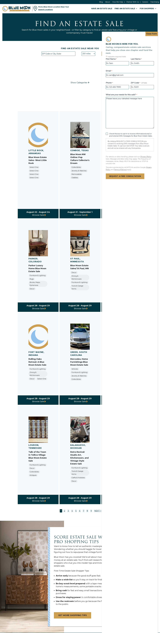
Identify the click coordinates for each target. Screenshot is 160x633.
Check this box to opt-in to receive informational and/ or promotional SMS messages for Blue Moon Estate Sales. (130, 135)
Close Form (151, 34)
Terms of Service (120, 170)
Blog (101, 2)
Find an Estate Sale (125, 9)
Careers (145, 2)
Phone (109, 83)
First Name (111, 59)
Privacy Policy (145, 157)
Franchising (154, 2)
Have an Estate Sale (101, 9)
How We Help (117, 2)
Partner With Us (132, 2)
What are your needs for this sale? (121, 95)
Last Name (136, 59)
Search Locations (45, 10)
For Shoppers (147, 9)
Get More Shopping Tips (72, 615)
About (107, 2)
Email (109, 71)
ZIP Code (135, 83)
